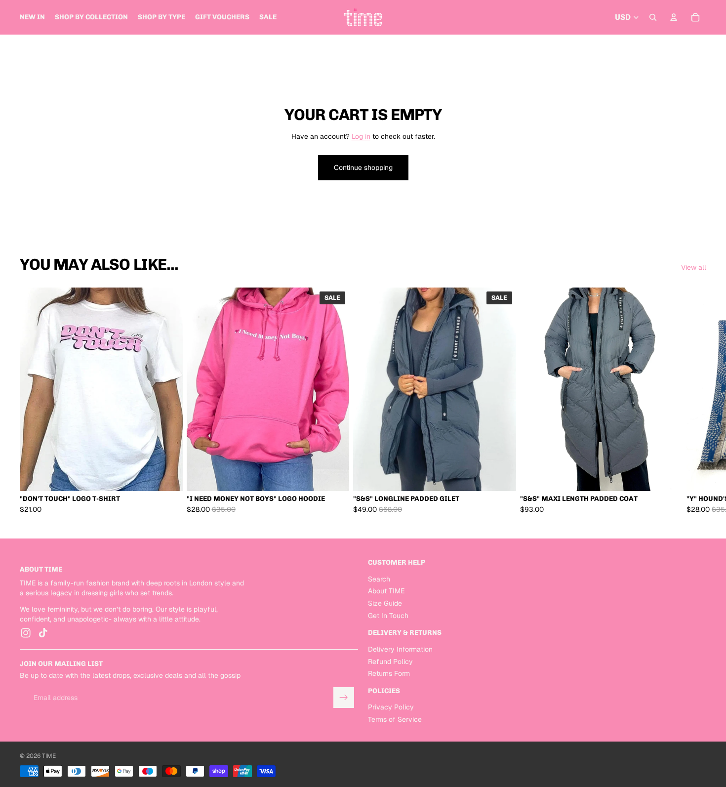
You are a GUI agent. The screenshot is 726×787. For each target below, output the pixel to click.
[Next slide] (695, 401)
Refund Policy (390, 661)
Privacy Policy (391, 707)
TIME (49, 756)
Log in (361, 136)
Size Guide (385, 603)
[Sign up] (343, 697)
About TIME (386, 590)
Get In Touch (388, 615)
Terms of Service (395, 719)
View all (693, 267)
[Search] (653, 17)
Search (379, 578)
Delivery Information (400, 648)
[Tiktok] (43, 633)
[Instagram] (26, 633)
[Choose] (167, 476)
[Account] (674, 17)
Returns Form (389, 673)
